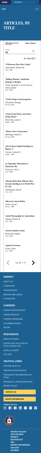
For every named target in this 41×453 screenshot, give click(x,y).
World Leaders (11, 350)
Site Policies (17, 434)
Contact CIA (10, 392)
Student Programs (13, 319)
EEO (12, 442)
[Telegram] (36, 408)
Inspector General (20, 445)
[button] (8, 263)
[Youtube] (25, 408)
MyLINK (7, 327)
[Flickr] (31, 408)
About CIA (8, 281)
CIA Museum (9, 299)
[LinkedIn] (20, 408)
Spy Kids (8, 354)
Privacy (14, 437)
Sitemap (15, 450)
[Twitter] (15, 408)
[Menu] (36, 9)
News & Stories (11, 339)
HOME (4, 2)
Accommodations (12, 323)
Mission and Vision (13, 295)
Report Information (14, 399)
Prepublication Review (15, 370)
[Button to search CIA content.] (37, 2)
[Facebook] (10, 408)
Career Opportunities (15, 310)
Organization (10, 290)
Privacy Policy (11, 386)
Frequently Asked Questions (18, 382)
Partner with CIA (12, 366)
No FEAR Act (17, 440)
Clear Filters (30, 43)
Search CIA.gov (18, 432)
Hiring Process (11, 315)
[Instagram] (5, 408)
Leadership (9, 286)
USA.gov (15, 448)
